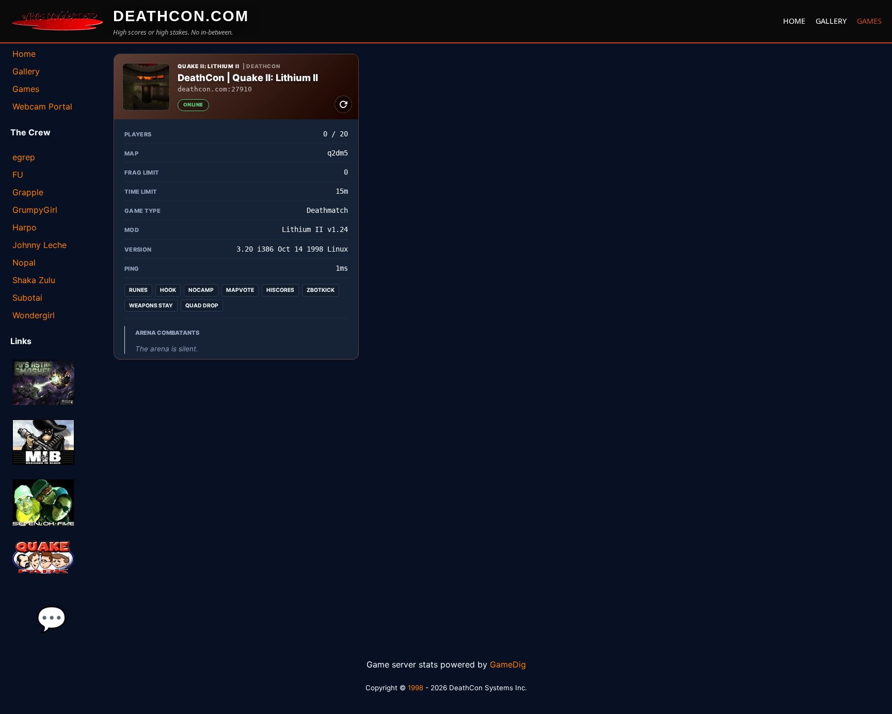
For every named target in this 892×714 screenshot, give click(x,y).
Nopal (24, 262)
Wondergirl (33, 315)
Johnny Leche (39, 245)
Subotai (27, 297)
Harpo (24, 227)
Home (794, 21)
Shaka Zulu (33, 280)
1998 (415, 688)
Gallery (831, 21)
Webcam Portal (42, 106)
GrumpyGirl (34, 210)
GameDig (508, 664)
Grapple (27, 192)
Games (869, 21)
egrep (23, 157)
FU (17, 174)
